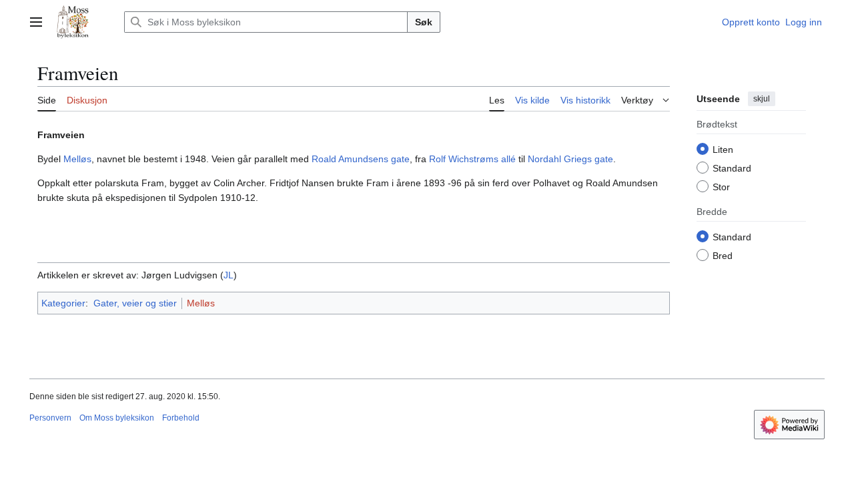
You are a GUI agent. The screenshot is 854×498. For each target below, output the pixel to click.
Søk (423, 22)
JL (229, 275)
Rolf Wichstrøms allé (472, 159)
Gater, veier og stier (135, 303)
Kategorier (63, 303)
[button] (36, 22)
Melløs (77, 159)
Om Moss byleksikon (116, 418)
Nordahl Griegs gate (570, 159)
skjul (761, 98)
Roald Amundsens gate (361, 159)
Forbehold (180, 418)
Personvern (50, 418)
